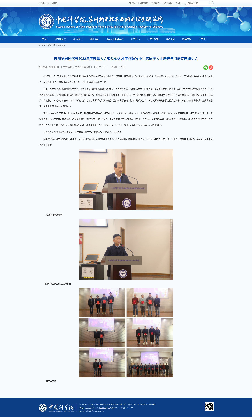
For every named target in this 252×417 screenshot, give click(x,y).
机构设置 (77, 39)
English (179, 3)
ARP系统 (133, 3)
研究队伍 (135, 39)
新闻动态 (51, 45)
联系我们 (155, 3)
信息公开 (203, 39)
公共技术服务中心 (115, 39)
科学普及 (186, 39)
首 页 (44, 39)
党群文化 (170, 39)
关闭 (122, 67)
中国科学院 (167, 3)
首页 (44, 45)
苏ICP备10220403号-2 (147, 404)
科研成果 (94, 39)
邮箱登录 (144, 3)
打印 (114, 67)
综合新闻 (61, 45)
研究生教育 (152, 39)
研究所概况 (60, 39)
